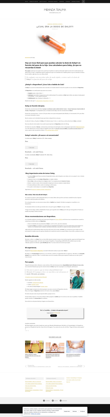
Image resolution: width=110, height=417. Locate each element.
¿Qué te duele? (43, 1)
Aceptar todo (67, 411)
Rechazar (75, 411)
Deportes (61, 1)
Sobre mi (68, 382)
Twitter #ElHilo (58, 219)
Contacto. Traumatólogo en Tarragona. (74, 377)
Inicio (26, 1)
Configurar (82, 411)
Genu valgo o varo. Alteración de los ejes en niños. (32, 356)
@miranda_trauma (35, 284)
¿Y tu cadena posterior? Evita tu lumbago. (33, 383)
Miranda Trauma (76, 1)
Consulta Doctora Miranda (37, 282)
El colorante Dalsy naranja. (52, 130)
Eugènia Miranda (30, 323)
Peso (26, 141)
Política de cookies (35, 413)
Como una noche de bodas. (30, 385)
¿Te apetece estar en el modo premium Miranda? (36, 277)
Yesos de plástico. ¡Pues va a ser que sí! (33, 381)
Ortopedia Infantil (53, 1)
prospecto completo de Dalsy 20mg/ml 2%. (41, 189)
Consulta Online (34, 1)
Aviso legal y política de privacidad (73, 379)
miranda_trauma (44, 286)
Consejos (68, 1)
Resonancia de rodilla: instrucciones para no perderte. (53, 356)
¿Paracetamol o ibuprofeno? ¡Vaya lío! (45, 100)
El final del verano (28, 387)
